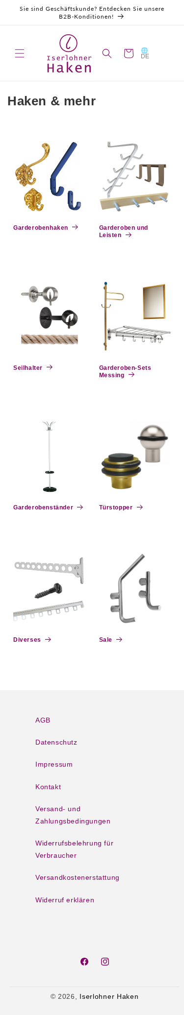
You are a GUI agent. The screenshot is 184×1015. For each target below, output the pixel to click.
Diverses (27, 639)
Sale (105, 639)
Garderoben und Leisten (123, 231)
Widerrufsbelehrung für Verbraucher (74, 849)
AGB (43, 720)
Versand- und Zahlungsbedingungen (72, 815)
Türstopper (116, 507)
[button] (19, 53)
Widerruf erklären (64, 900)
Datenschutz (56, 742)
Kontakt (48, 787)
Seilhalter (28, 367)
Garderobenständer (43, 507)
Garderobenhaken (40, 227)
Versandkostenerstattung (77, 877)
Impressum (54, 764)
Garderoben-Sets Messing (125, 371)
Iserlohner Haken (108, 996)
